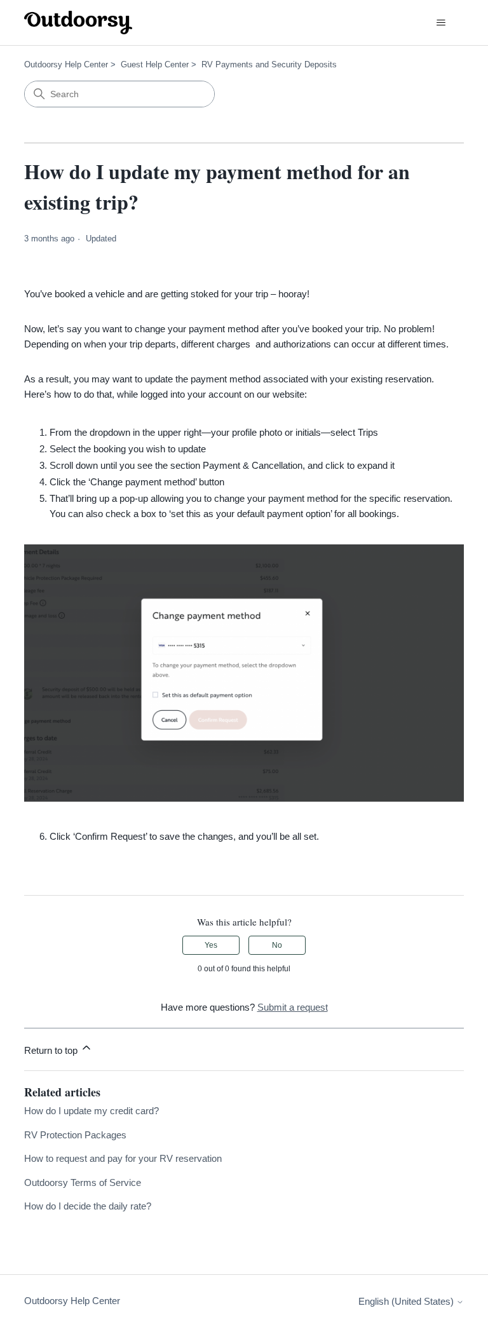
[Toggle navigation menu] (441, 23)
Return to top (52, 1050)
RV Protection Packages (75, 1134)
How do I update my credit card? (91, 1110)
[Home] (78, 22)
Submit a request (292, 1007)
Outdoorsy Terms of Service (82, 1182)
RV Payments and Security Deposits (269, 64)
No (277, 945)
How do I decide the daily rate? (87, 1206)
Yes (211, 945)
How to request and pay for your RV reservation (123, 1158)
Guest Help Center (155, 64)
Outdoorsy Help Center (66, 64)
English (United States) (407, 1301)
